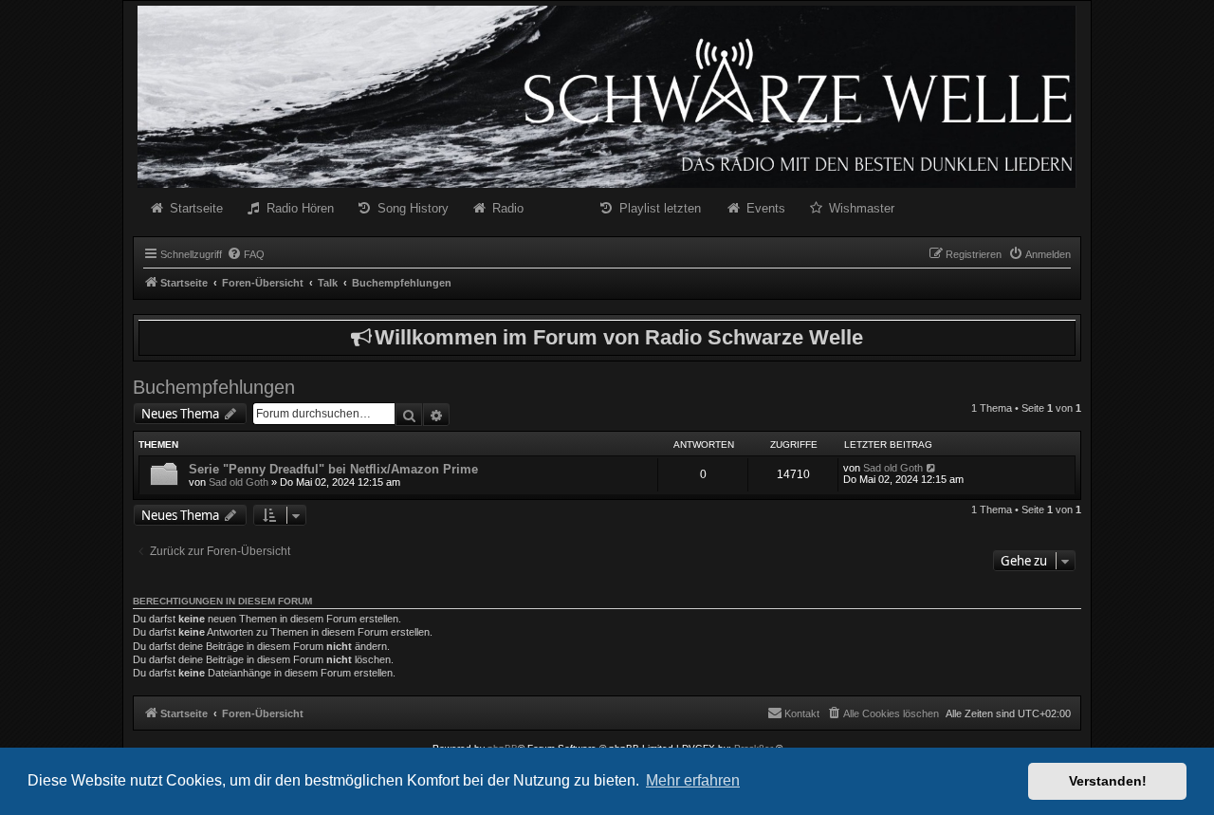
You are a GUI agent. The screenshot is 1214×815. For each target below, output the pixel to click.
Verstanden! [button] (1108, 780)
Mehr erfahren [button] (693, 780)
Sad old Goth (238, 482)
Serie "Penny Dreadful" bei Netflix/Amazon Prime (333, 469)
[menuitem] (246, 254)
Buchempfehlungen (214, 387)
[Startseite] (607, 97)
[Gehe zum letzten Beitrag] (932, 467)
